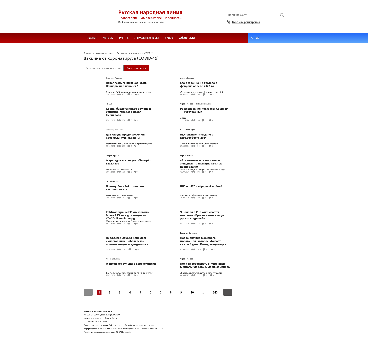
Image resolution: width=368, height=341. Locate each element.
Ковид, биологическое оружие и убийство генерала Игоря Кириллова (128, 112)
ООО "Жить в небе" (124, 332)
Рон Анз (109, 104)
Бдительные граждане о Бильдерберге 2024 (196, 136)
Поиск (282, 15)
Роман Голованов (203, 104)
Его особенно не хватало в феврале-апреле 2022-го (198, 85)
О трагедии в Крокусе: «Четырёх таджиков (128, 162)
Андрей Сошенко (187, 78)
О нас (255, 37)
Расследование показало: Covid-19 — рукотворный (204, 110)
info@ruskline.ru (110, 318)
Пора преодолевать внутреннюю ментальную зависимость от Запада (205, 265)
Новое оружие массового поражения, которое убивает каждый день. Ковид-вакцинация (203, 241)
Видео (169, 37)
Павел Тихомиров (187, 130)
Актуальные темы (146, 37)
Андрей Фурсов (112, 156)
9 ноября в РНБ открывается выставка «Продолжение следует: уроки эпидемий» (203, 215)
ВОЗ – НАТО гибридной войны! (201, 186)
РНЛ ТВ (124, 37)
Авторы (108, 37)
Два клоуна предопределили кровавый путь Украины (125, 136)
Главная (92, 37)
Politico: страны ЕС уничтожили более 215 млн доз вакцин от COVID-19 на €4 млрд (127, 215)
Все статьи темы (136, 68)
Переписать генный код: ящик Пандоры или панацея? (126, 85)
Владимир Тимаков (114, 78)
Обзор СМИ (187, 37)
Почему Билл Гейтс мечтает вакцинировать (125, 188)
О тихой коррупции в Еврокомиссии (131, 263)
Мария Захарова (113, 259)
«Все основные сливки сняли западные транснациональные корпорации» (201, 163)
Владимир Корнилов (114, 130)
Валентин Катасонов (188, 233)
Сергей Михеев (186, 104)
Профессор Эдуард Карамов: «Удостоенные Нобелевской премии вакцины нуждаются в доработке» (127, 241)
